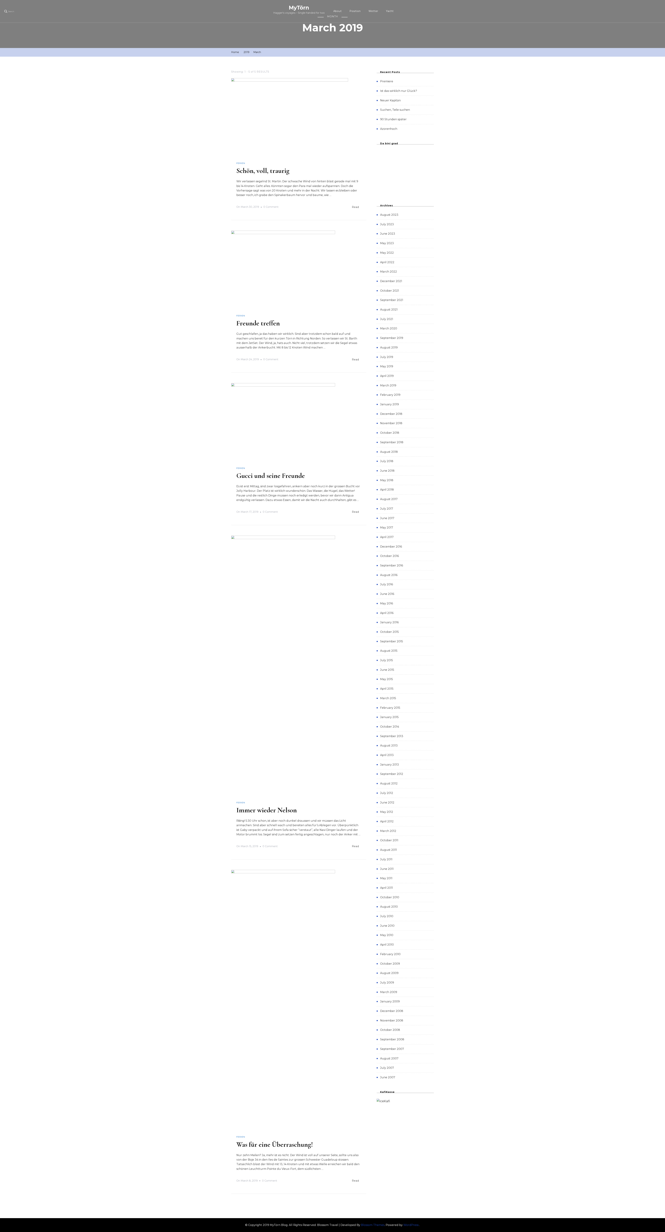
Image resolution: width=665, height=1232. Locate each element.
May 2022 (387, 252)
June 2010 (387, 925)
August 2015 (388, 650)
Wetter (373, 11)
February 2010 (390, 954)
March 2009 (388, 992)
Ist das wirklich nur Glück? (398, 91)
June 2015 (387, 669)
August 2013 (389, 745)
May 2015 (386, 679)
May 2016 (386, 603)
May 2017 (386, 527)
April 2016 (386, 613)
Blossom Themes (372, 1225)
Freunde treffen (258, 323)
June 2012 (387, 802)
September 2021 (391, 300)
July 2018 (386, 461)
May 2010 (386, 935)
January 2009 (390, 1001)
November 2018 (391, 423)
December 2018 (391, 414)
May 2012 (386, 812)
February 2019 (390, 394)
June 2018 (387, 470)
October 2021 (389, 290)
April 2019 (387, 376)
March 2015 (388, 698)
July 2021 (386, 319)
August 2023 (389, 214)
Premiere (386, 81)
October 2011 (389, 840)
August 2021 (389, 309)
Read (355, 207)
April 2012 (387, 821)
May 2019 (386, 366)
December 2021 (391, 281)
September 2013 (391, 736)
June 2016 (387, 594)
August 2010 (389, 906)
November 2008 (391, 1020)
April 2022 (387, 262)
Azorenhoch (388, 128)
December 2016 (391, 546)
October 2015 (389, 632)
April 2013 (387, 755)
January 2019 (389, 404)
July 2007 (387, 1067)
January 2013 (389, 764)
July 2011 (386, 859)
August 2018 (389, 451)
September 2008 (392, 1039)
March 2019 (388, 385)
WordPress (411, 1225)
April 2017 (387, 537)
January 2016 (389, 622)
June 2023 (387, 233)
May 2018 (386, 480)
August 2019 (389, 347)
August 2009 (389, 973)
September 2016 (391, 565)
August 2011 (388, 849)
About (337, 11)
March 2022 (388, 271)
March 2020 (388, 328)
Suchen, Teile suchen (395, 109)
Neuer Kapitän (390, 100)
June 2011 (387, 869)
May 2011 (386, 878)
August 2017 (389, 499)
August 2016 (388, 575)
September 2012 (391, 774)
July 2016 (386, 584)
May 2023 (387, 243)
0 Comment (270, 207)
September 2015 (391, 641)
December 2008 (391, 1011)
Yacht (390, 11)
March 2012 (388, 831)
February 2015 (390, 707)
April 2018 (387, 489)
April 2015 (386, 688)
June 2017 (387, 518)
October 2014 (389, 726)
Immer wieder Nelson (266, 810)
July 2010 (386, 916)
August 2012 (389, 783)
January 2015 (389, 717)
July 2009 (387, 982)
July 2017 (386, 508)
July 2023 (387, 224)
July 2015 (386, 660)
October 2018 (389, 432)
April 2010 (387, 944)
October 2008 (390, 1030)
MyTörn (299, 8)
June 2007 (387, 1077)
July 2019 (386, 357)
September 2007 (392, 1049)
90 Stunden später (393, 119)
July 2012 (386, 793)
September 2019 (391, 338)
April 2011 (386, 887)
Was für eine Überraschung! (274, 1144)
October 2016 (389, 556)
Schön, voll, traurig (262, 171)
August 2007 (389, 1058)
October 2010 (389, 897)
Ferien (240, 163)
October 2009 (390, 963)
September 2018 (391, 442)
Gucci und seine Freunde (270, 475)
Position (355, 11)
